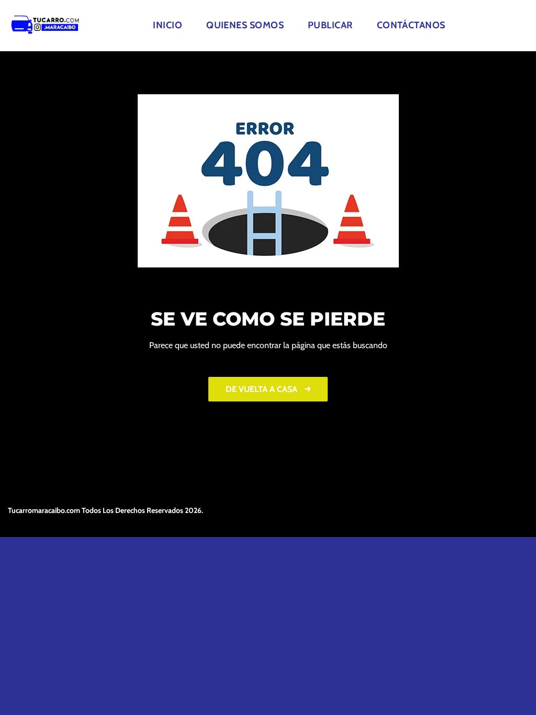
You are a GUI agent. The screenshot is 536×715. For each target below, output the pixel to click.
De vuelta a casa (262, 389)
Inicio (167, 25)
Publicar (330, 25)
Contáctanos (411, 25)
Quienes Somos (245, 25)
